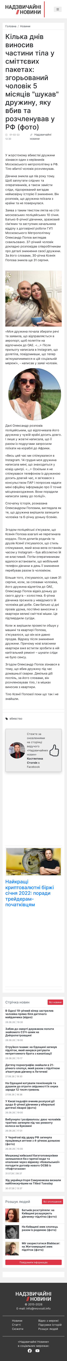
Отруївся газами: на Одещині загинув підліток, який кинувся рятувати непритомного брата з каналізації (31, 1050)
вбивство (16, 718)
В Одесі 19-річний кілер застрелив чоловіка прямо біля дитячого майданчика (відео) (29, 1014)
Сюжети (17, 1329)
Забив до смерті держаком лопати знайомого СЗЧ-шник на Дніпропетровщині (29, 1032)
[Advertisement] (33, 809)
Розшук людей (48, 1329)
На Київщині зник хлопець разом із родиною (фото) (40, 1228)
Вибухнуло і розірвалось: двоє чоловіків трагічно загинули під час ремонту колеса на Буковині (33, 1123)
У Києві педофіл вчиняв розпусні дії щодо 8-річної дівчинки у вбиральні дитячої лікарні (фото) (30, 1104)
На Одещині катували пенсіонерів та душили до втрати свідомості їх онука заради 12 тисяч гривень (31, 1086)
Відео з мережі (48, 1320)
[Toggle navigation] (58, 9)
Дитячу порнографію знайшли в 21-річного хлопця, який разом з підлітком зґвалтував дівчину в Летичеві (32, 1068)
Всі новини (55, 1002)
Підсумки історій (50, 1324)
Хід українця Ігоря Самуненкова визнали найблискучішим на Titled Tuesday (33, 1181)
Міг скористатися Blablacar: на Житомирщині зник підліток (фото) (41, 1246)
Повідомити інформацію (34, 1262)
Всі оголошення (52, 1201)
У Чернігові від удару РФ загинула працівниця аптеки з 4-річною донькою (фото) (32, 1141)
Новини (25, 26)
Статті (16, 1324)
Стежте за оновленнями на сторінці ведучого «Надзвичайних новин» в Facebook (37, 750)
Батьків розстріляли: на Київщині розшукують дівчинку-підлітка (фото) (39, 1213)
